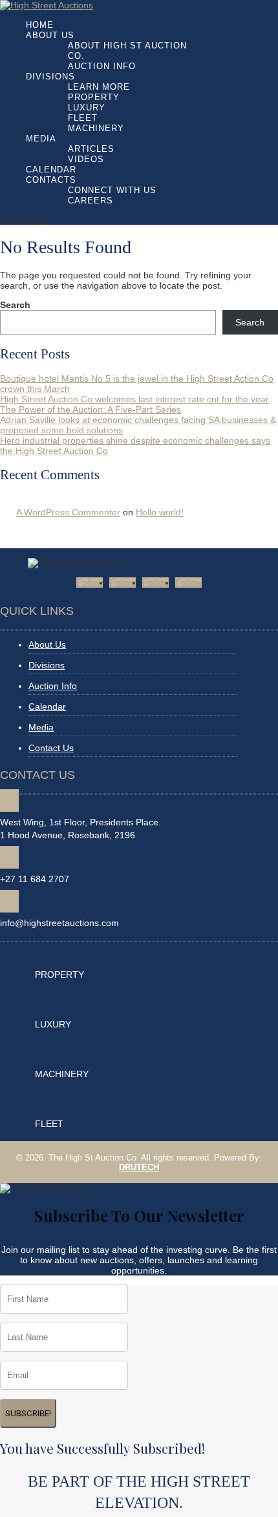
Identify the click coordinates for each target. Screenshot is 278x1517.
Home (40, 25)
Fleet (83, 118)
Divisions (50, 76)
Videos (86, 159)
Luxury (86, 107)
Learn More (99, 87)
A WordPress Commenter (68, 512)
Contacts (51, 180)
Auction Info (102, 66)
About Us (50, 35)
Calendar (51, 169)
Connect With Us (112, 190)
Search (15, 305)
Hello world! (160, 512)
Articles (91, 149)
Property (94, 97)
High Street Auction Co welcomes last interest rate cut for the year (134, 399)
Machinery (96, 128)
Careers (90, 200)
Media (41, 138)
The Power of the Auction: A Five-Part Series (90, 409)
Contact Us (51, 748)
